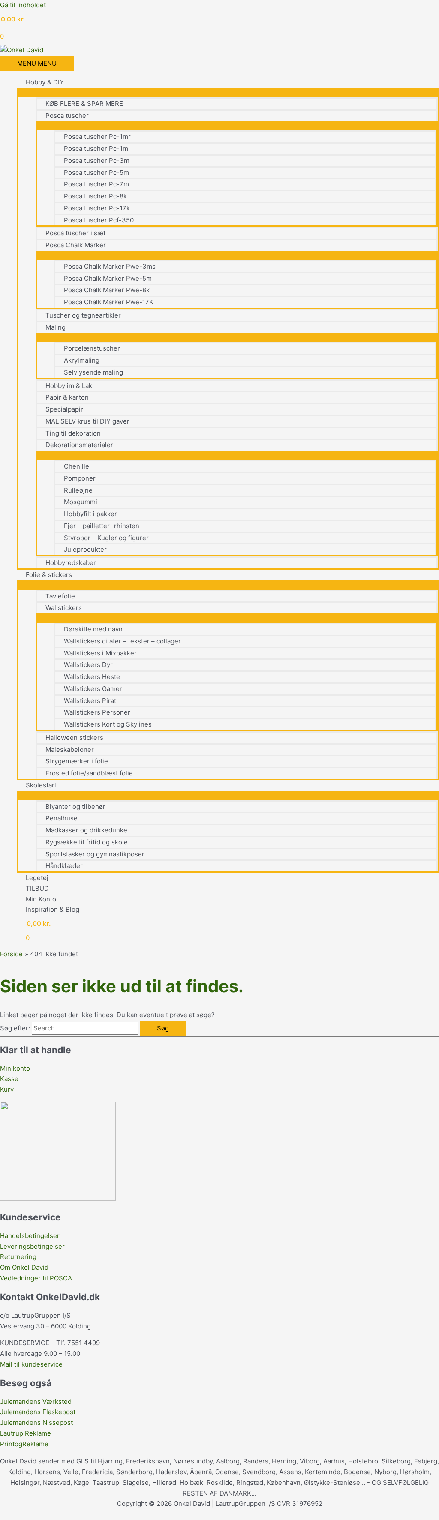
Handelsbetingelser (30, 1236)
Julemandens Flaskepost (37, 1412)
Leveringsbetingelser (32, 1246)
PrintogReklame (24, 1444)
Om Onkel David (25, 1267)
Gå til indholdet (23, 5)
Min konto (15, 1068)
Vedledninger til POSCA (36, 1278)
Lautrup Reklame (26, 1433)
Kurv (7, 1089)
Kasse (9, 1079)
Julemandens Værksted (36, 1401)
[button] (2, 1514)
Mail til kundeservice (31, 1364)
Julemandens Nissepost (36, 1422)
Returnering (18, 1257)
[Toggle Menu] (228, 92)
